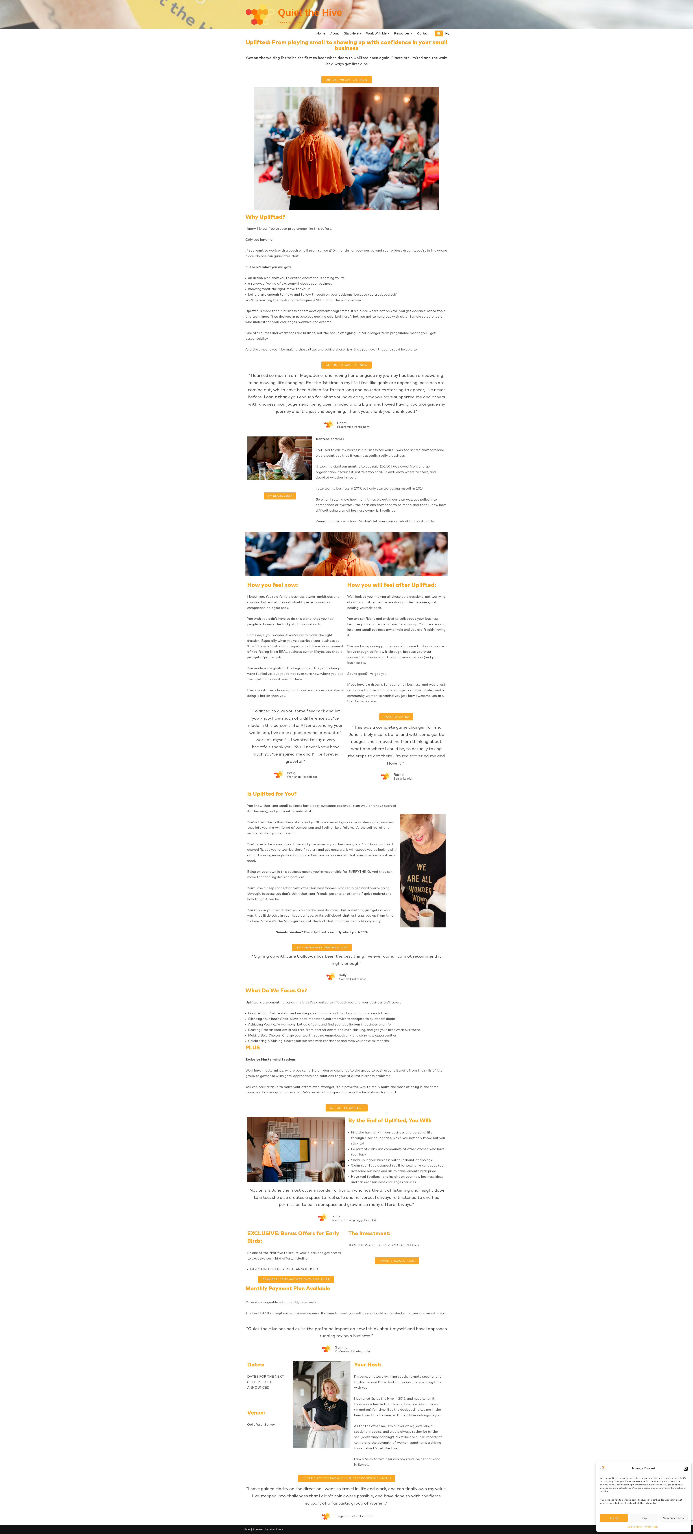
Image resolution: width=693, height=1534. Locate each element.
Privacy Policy (651, 1527)
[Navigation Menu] (439, 33)
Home (321, 33)
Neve (247, 1529)
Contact (422, 33)
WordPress (276, 1529)
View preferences (673, 1518)
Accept (614, 1518)
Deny (644, 1518)
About (334, 33)
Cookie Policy (634, 1527)
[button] (686, 1468)
